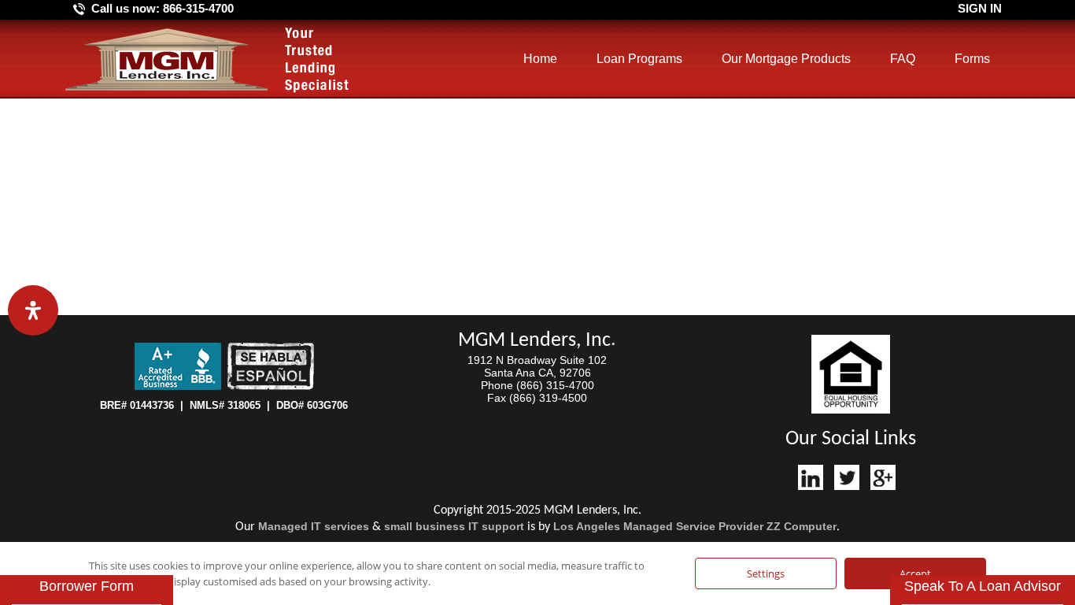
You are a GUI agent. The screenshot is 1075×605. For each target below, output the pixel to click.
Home (540, 58)
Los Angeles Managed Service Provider (658, 526)
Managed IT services (313, 526)
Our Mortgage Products (786, 58)
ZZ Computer (802, 526)
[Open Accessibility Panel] (33, 310)
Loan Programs (639, 58)
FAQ (902, 58)
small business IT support (454, 526)
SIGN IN (980, 8)
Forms (972, 58)
